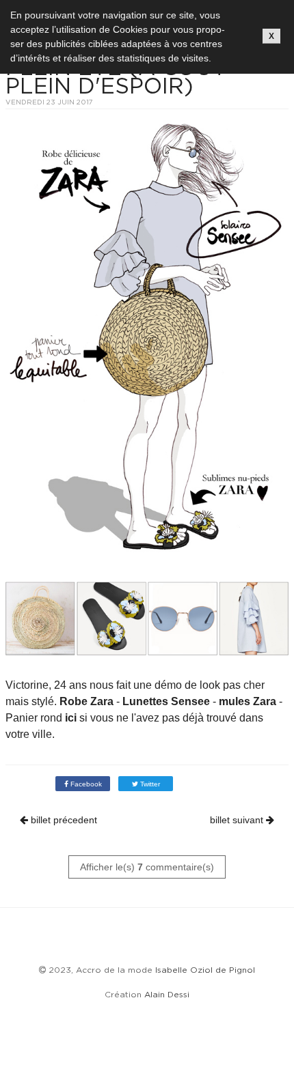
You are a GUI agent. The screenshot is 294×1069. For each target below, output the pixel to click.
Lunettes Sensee (165, 701)
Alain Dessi (166, 994)
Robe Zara (86, 701)
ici (71, 718)
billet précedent (62, 819)
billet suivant (238, 819)
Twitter (149, 784)
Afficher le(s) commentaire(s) (147, 866)
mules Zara (247, 701)
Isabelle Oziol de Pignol (205, 969)
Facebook (85, 784)
